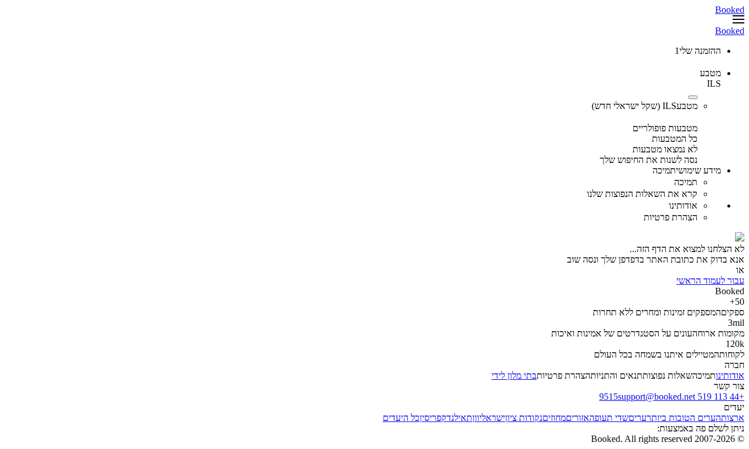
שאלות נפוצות (667, 375)
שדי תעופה (608, 418)
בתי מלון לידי (514, 375)
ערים (637, 418)
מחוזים (554, 418)
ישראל (493, 418)
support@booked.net (656, 397)
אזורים (577, 418)
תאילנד (459, 418)
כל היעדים (401, 418)
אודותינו (730, 375)
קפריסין (433, 418)
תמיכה (704, 375)
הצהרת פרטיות (563, 375)
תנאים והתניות (616, 375)
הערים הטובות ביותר (684, 418)
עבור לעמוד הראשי (710, 280)
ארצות (732, 418)
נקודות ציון (523, 418)
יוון (477, 418)
